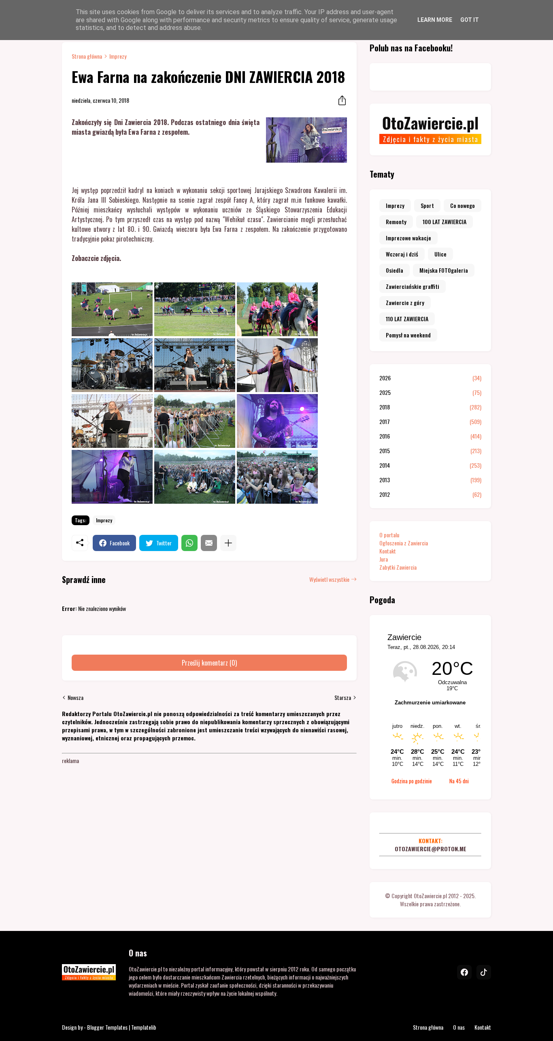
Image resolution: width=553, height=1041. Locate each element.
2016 (430, 436)
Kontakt (387, 551)
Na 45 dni (459, 781)
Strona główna (87, 56)
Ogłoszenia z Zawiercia (403, 543)
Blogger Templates (107, 1027)
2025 (430, 392)
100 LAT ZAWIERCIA (444, 221)
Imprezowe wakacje (408, 237)
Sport (427, 205)
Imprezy (117, 56)
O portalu (389, 534)
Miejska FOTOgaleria (443, 270)
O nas (459, 1027)
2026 (430, 378)
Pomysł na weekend (408, 335)
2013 (430, 480)
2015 (430, 451)
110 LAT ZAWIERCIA (407, 318)
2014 (430, 465)
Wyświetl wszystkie (329, 579)
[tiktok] (483, 972)
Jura (383, 559)
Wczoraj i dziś (402, 254)
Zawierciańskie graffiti (412, 286)
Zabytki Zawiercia (398, 567)
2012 (430, 494)
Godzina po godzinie (411, 781)
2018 (430, 407)
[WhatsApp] (189, 543)
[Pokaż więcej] (228, 543)
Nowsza (75, 697)
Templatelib (143, 1027)
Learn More (434, 20)
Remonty (396, 221)
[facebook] (464, 972)
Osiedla (394, 270)
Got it (469, 20)
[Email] (209, 543)
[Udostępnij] (339, 100)
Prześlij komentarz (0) (209, 663)
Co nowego (462, 205)
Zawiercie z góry (405, 302)
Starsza (342, 697)
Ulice (440, 254)
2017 (430, 422)
